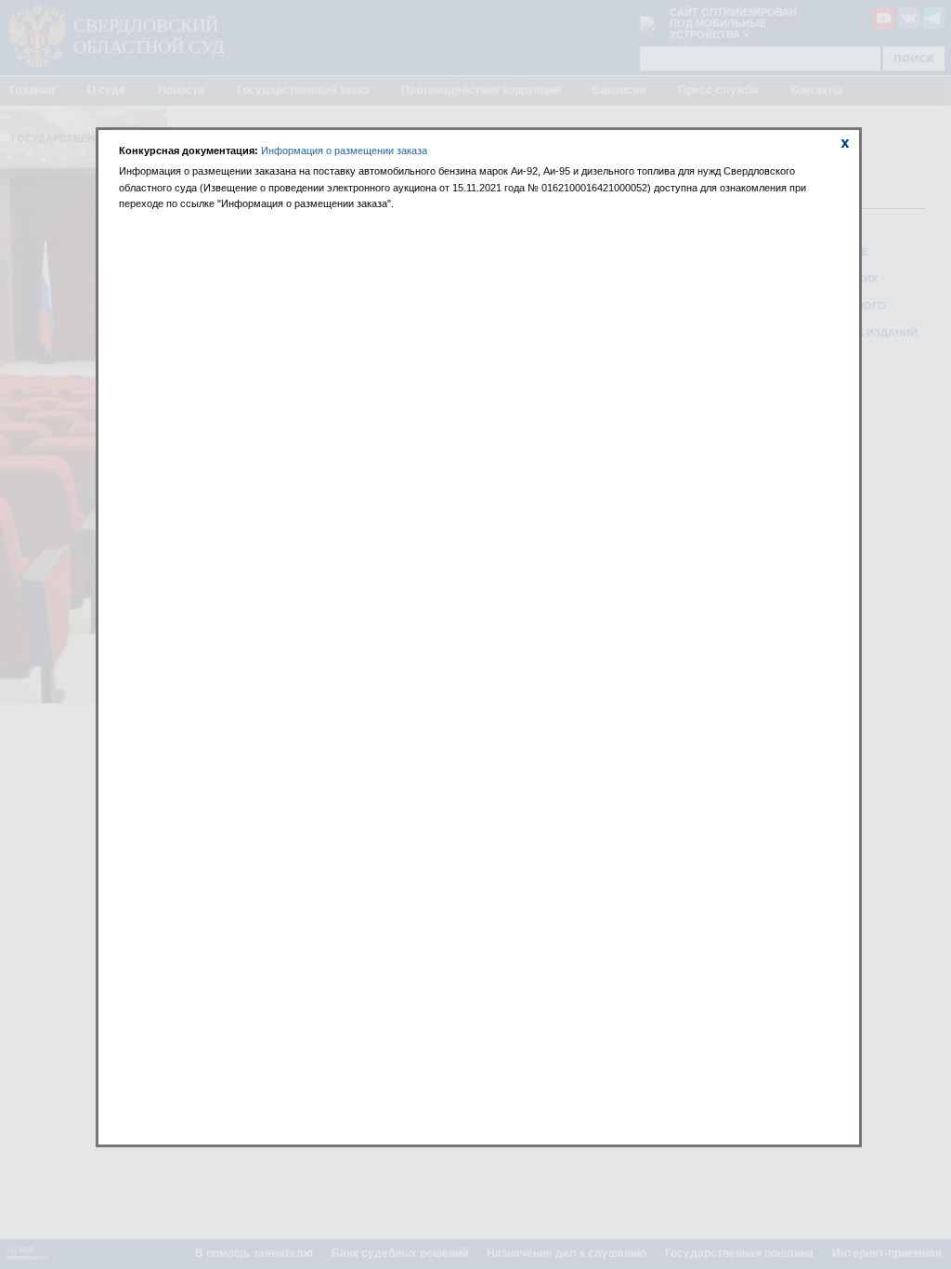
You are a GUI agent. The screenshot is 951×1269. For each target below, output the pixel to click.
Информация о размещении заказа (344, 150)
